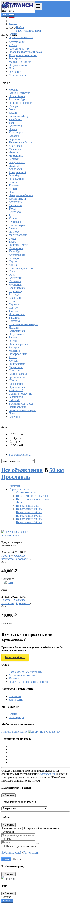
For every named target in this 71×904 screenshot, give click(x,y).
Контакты (15, 696)
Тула (11, 215)
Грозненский (17, 377)
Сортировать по (26, 492)
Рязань (13, 182)
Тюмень (14, 185)
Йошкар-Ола (17, 314)
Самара (13, 106)
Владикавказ (17, 287)
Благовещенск (17, 383)
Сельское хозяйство (13, 557)
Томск (12, 208)
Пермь (13, 129)
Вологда (14, 294)
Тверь (12, 241)
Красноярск (16, 132)
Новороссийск (18, 354)
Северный (15, 416)
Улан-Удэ (14, 251)
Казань (13, 112)
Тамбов (13, 311)
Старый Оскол (18, 373)
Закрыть (7, 900)
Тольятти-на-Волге (20, 142)
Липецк (13, 188)
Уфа (11, 122)
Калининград (17, 225)
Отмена (17, 859)
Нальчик (14, 327)
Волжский (15, 277)
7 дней (17, 441)
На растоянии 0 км (27, 505)
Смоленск (15, 281)
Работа (6, 555)
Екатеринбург (17, 99)
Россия (10, 878)
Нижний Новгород (20, 102)
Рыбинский (16, 390)
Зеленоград (16, 396)
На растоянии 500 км (29, 522)
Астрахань (15, 201)
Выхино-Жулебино (20, 393)
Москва (13, 89)
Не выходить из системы (21, 846)
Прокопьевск (17, 387)
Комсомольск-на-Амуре (23, 324)
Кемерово (15, 211)
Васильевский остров (22, 410)
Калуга (13, 264)
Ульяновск (15, 149)
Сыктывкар (16, 370)
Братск (13, 337)
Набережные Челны (21, 195)
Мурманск (15, 284)
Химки (13, 357)
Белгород (14, 258)
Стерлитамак (17, 330)
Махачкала (15, 205)
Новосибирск (17, 96)
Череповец (15, 291)
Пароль (6, 838)
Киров (13, 218)
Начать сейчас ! (15, 657)
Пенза (12, 192)
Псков (12, 413)
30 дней (18, 445)
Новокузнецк (17, 178)
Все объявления (20, 454)
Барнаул (14, 158)
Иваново (14, 231)
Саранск (14, 304)
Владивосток (17, 162)
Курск (12, 238)
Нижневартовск (19, 344)
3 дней (17, 438)
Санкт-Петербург (19, 92)
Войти (20, 27)
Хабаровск (15, 168)
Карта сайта (16, 699)
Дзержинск (16, 367)
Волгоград (15, 125)
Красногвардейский (21, 268)
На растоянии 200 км (29, 512)
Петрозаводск (17, 334)
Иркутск (14, 165)
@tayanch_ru (47, 773)
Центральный (17, 406)
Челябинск (15, 119)
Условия (14, 678)
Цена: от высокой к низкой (33, 499)
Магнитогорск (18, 235)
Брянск (13, 228)
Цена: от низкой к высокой (33, 495)
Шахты (13, 380)
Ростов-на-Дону (19, 116)
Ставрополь (16, 248)
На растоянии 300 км (29, 515)
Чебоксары (15, 221)
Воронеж (14, 139)
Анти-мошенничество (22, 675)
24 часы (18, 434)
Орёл (12, 274)
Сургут (13, 307)
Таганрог (14, 317)
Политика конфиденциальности (29, 681)
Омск (12, 109)
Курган (13, 261)
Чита (12, 301)
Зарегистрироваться (28, 30)
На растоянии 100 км (29, 508)
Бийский (14, 400)
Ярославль (16, 155)
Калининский (17, 198)
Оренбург (15, 175)
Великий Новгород (21, 403)
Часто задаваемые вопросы (25, 671)
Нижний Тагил (18, 244)
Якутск (13, 360)
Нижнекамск (17, 363)
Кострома (15, 320)
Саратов (14, 135)
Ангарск (14, 347)
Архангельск (17, 254)
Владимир (15, 297)
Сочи (12, 271)
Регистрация (16, 717)
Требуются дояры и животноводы (11, 543)
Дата (19, 502)
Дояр (4, 589)
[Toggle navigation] (38, 6)
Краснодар (15, 145)
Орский (13, 340)
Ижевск (13, 152)
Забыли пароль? (11, 852)
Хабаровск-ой (17, 172)
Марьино (14, 350)
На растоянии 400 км (29, 518)
